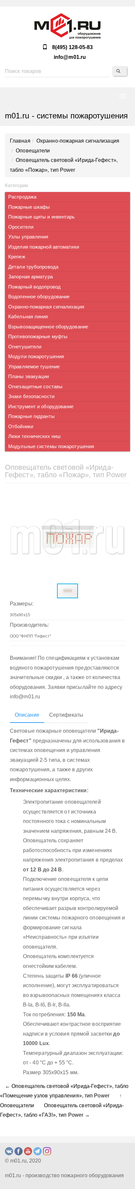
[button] (119, 496)
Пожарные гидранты (31, 416)
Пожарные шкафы (29, 207)
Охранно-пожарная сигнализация (46, 306)
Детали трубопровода (33, 267)
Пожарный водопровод (34, 286)
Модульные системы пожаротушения (51, 446)
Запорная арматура (30, 276)
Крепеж (16, 256)
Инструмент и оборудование (41, 406)
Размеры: (21, 603)
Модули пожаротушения (36, 356)
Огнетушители (24, 346)
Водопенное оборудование (38, 296)
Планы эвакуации (28, 376)
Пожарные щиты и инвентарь (41, 216)
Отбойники (20, 426)
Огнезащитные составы (35, 386)
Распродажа (22, 197)
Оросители (20, 227)
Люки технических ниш (34, 436)
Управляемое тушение (34, 366)
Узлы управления (28, 236)
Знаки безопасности (31, 396)
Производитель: (29, 625)
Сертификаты (66, 715)
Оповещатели (17, 1105)
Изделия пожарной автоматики (43, 247)
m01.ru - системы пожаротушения (66, 115)
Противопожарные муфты (38, 336)
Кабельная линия (28, 316)
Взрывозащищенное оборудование (48, 326)
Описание (27, 715)
